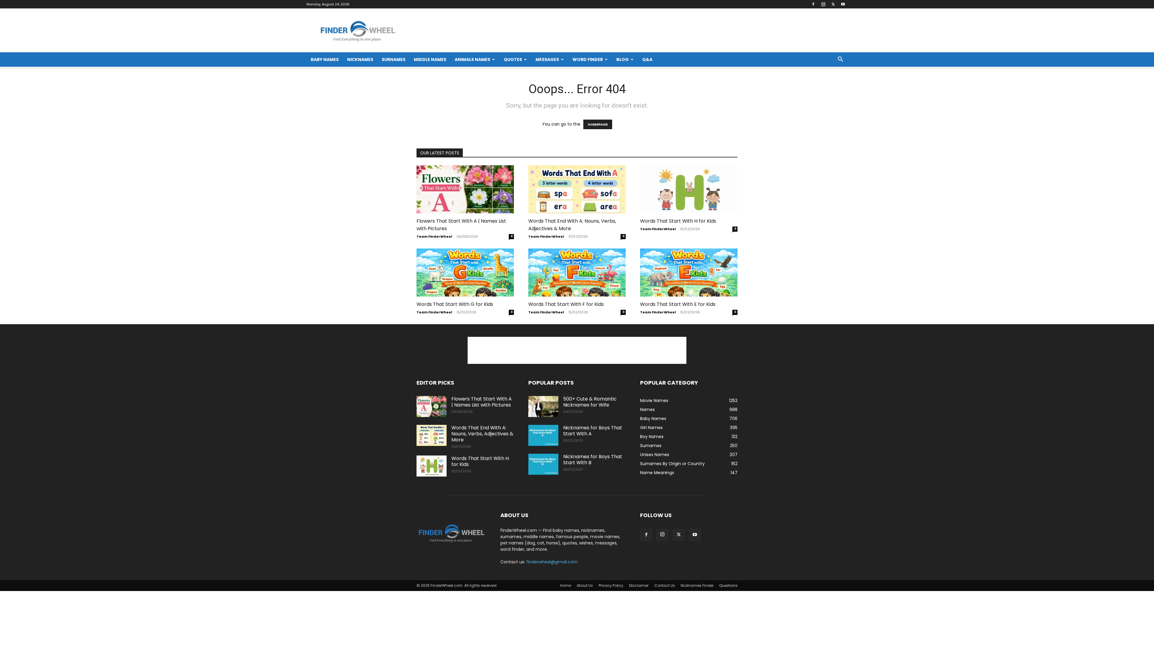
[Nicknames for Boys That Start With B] (543, 464)
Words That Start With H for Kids (678, 221)
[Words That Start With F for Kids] (577, 272)
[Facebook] (813, 4)
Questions (728, 585)
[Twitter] (833, 4)
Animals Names (472, 59)
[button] (840, 60)
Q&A (647, 59)
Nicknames (360, 59)
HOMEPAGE (598, 124)
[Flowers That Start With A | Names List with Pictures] (465, 189)
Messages (547, 59)
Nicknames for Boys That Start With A (592, 430)
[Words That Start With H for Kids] (688, 189)
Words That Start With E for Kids (678, 304)
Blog (622, 59)
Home (565, 585)
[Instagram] (823, 4)
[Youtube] (842, 4)
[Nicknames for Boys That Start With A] (543, 435)
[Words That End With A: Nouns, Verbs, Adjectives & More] (577, 189)
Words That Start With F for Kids (566, 304)
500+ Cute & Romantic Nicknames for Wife (590, 401)
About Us (585, 585)
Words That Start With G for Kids (455, 304)
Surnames (393, 59)
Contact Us (664, 585)
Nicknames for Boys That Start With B (592, 459)
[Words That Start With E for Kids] (688, 272)
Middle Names (430, 59)
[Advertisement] (577, 350)
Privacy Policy (611, 585)
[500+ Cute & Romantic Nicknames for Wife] (543, 406)
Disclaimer (639, 585)
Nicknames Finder (697, 585)
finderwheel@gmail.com (552, 562)
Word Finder (587, 59)
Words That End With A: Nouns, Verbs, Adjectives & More (482, 433)
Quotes (513, 59)
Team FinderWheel (434, 236)
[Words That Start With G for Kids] (465, 272)
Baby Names (325, 59)
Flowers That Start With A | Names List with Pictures (481, 401)
